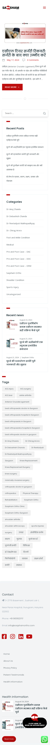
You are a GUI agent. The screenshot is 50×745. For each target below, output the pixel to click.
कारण (7, 539)
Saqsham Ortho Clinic (15, 506)
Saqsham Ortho (13, 273)
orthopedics (10, 493)
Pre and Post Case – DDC (18, 258)
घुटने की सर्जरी (10, 545)
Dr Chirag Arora (32, 441)
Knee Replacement (28, 460)
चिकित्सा (26, 545)
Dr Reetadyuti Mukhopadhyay (20, 223)
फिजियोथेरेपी (10, 558)
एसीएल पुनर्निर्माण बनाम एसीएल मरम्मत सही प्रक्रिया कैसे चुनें (31, 327)
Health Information (12, 681)
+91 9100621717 (16, 618)
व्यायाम (25, 558)
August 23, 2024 (26, 339)
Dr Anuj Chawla (13, 209)
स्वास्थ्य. (19, 565)
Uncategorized (13, 294)
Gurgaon (9, 460)
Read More (11, 87)
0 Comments (33, 60)
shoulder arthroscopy (15, 526)
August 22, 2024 (12, 357)
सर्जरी (7, 565)
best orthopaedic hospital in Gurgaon (22, 415)
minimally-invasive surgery (17, 480)
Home (6, 653)
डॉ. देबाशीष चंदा (11, 552)
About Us (8, 660)
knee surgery (11, 473)
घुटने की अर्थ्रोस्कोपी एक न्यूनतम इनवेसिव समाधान (25, 147)
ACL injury (9, 388)
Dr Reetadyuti (38, 447)
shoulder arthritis (12, 519)
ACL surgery (25, 388)
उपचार (21, 532)
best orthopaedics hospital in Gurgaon (22, 428)
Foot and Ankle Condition (18, 237)
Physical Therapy (30, 493)
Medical (10, 244)
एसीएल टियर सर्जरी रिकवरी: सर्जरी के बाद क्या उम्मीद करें (24, 53)
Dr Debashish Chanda (16, 216)
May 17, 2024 (13, 60)
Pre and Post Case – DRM (18, 265)
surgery (8, 532)
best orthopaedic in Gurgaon (18, 421)
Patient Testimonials (13, 674)
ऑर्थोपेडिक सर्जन (36, 532)
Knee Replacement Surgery (17, 467)
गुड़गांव (19, 539)
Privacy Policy (10, 667)
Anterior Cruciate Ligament (17, 402)
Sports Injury (12, 287)
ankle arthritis (25, 395)
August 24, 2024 (26, 320)
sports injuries (37, 526)
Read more (9, 739)
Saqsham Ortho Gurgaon (16, 513)
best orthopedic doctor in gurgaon (20, 434)
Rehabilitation (11, 499)
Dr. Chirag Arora (14, 230)
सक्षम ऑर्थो (38, 558)
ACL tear (8, 395)
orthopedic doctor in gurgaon (18, 486)
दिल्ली (25, 552)
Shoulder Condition (15, 280)
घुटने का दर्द (33, 539)
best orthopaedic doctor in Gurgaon (21, 408)
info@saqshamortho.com (21, 625)
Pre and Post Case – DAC (18, 251)
